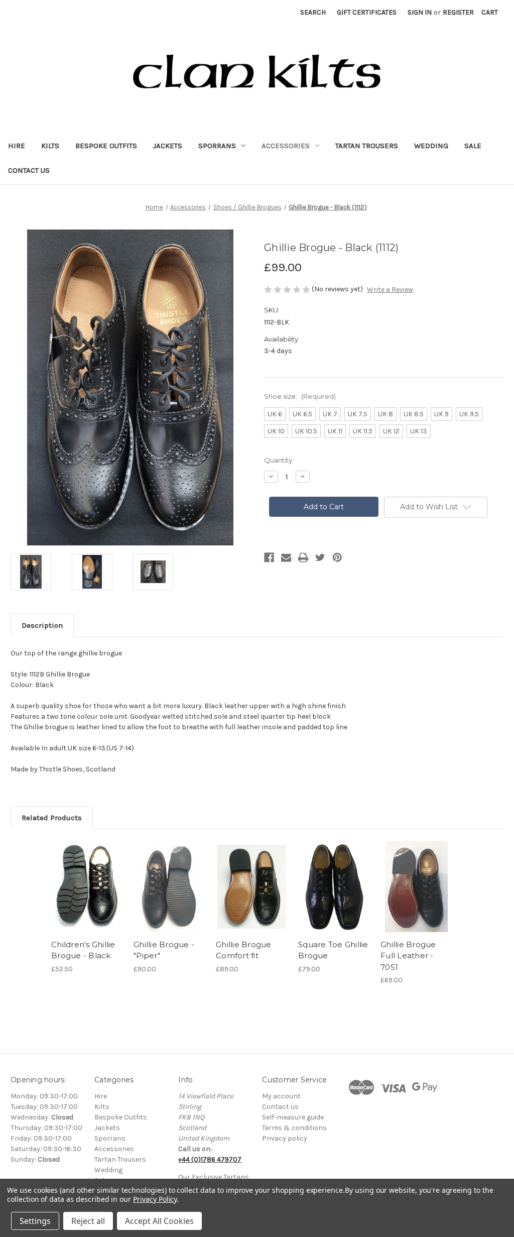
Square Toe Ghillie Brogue (333, 950)
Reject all (88, 1220)
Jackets (167, 145)
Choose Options (87, 886)
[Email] (286, 557)
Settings (35, 1220)
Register (458, 12)
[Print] (303, 557)
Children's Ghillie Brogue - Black (83, 950)
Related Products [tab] (52, 817)
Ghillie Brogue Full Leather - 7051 (408, 956)
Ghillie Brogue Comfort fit (244, 950)
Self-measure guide (293, 1117)
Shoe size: (300, 396)
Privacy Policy (155, 1199)
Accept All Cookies (159, 1220)
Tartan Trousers (366, 145)
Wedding (431, 145)
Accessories (286, 145)
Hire (16, 145)
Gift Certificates (367, 12)
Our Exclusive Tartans (213, 1177)
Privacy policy (284, 1138)
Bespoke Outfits (106, 145)
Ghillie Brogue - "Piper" (164, 950)
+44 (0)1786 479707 (209, 1159)
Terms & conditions (294, 1127)
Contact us (280, 1106)
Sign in (420, 12)
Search (313, 12)
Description (42, 625)
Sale (472, 145)
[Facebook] (269, 557)
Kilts (50, 145)
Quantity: (279, 460)
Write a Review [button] (390, 289)
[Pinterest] (337, 557)
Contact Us (29, 170)
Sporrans (217, 145)
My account (281, 1096)
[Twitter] (320, 557)
